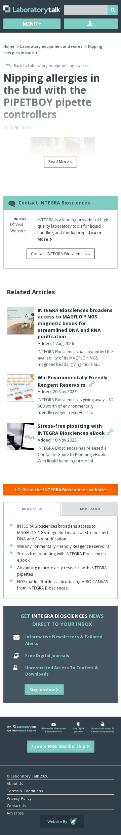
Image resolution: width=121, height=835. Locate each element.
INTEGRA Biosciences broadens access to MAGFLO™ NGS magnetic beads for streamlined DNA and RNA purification (75, 323)
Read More (59, 161)
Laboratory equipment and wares (51, 46)
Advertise (15, 812)
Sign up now (43, 690)
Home (8, 46)
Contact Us (16, 805)
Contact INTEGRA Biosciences (59, 254)
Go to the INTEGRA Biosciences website (63, 490)
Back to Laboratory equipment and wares (50, 65)
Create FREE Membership (59, 746)
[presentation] (32, 509)
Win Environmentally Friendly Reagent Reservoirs (63, 546)
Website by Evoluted (62, 821)
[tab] (32, 509)
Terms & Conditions (25, 790)
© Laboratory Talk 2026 (27, 775)
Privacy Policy (19, 798)
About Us (15, 783)
